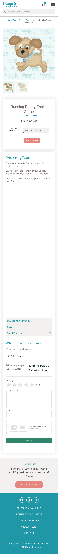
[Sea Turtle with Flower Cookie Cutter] (17, 247)
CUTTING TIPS (14, 332)
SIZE (9, 326)
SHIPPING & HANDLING (29, 508)
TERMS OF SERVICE (29, 520)
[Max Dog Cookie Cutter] (41, 206)
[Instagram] (36, 500)
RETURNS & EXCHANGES (29, 514)
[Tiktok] (29, 500)
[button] (53, 4)
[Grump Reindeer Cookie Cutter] (41, 247)
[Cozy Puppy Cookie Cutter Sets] (17, 286)
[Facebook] (22, 500)
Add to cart (32, 140)
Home (9, 20)
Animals (35, 20)
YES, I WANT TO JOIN (29, 485)
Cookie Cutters (18, 20)
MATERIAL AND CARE (18, 320)
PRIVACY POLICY (29, 526)
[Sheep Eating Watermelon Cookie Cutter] (17, 206)
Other (28, 20)
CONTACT (29, 533)
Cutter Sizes (13, 130)
